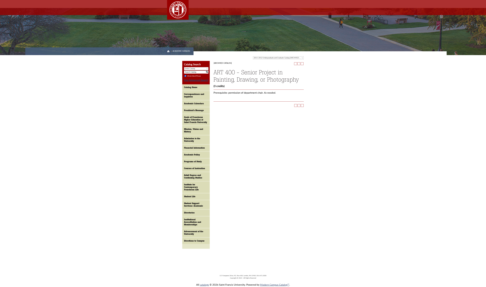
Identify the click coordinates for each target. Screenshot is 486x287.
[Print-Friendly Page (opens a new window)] (298, 63)
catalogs (204, 285)
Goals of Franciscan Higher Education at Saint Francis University (195, 119)
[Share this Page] (295, 63)
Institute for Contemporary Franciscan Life (191, 187)
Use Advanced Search (196, 80)
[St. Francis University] (178, 10)
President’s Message (194, 110)
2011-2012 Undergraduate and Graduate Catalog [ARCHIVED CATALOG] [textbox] (278, 58)
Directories (189, 213)
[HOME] (168, 51)
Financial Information (194, 148)
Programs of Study (193, 161)
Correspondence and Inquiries (194, 95)
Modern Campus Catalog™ (274, 285)
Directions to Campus (194, 241)
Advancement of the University (193, 232)
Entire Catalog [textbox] (190, 69)
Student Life (189, 196)
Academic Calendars (194, 103)
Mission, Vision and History (193, 130)
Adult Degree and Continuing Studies (193, 176)
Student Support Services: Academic (193, 204)
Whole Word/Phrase (194, 76)
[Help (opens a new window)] (302, 63)
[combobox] (278, 57)
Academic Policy (192, 155)
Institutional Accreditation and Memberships (192, 222)
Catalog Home (190, 87)
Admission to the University (192, 139)
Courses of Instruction (194, 168)
